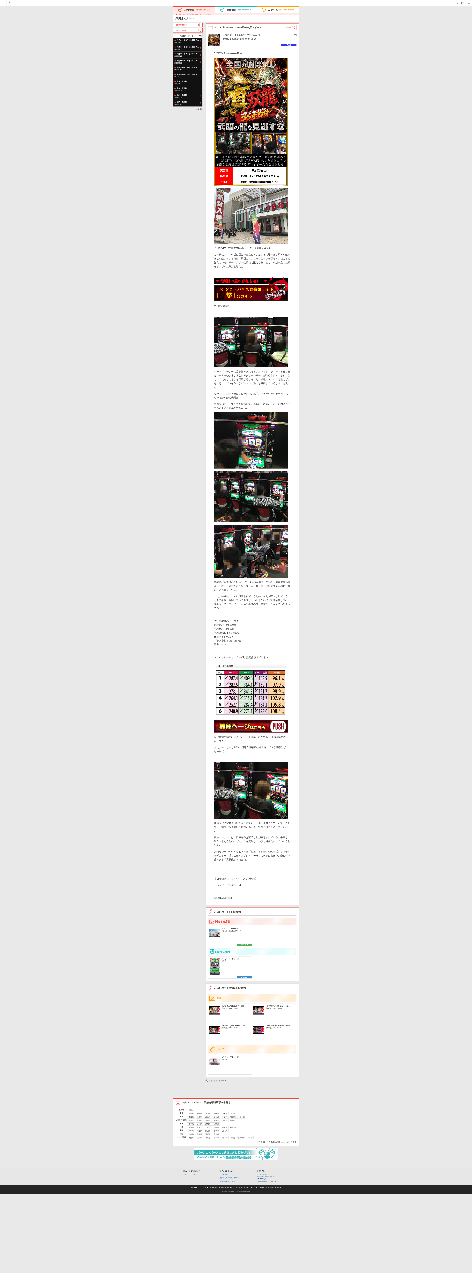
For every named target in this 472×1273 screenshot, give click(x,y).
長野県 (233, 1120)
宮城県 (207, 1114)
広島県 (216, 1131)
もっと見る (199, 109)
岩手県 (199, 1114)
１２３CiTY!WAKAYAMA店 (247, 35)
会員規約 (214, 1187)
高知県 (216, 1134)
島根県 (199, 1131)
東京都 (233, 1117)
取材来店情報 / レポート (197, 14)
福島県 (233, 1114)
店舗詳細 (288, 27)
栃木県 (199, 1117)
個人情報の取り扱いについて (229, 1178)
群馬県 (207, 1117)
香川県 (199, 1134)
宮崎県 (233, 1138)
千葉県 (224, 1117)
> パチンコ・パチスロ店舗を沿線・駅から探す (276, 1142)
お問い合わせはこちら (227, 1181)
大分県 (224, 1138)
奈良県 (224, 1127)
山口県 (224, 1131)
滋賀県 (191, 1127)
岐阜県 (191, 1124)
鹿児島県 (241, 1138)
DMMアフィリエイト (264, 1179)
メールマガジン (262, 1174)
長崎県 (207, 1138)
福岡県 (191, 1138)
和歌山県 (232, 1127)
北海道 (191, 1110)
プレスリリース (204, 1187)
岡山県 (207, 1131)
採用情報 (278, 1187)
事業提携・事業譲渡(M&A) (264, 1187)
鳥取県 (191, 1131)
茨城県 (191, 1117)
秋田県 (216, 1114)
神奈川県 (241, 1117)
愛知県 (207, 1124)
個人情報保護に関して (226, 1187)
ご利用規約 (224, 1174)
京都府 (199, 1127)
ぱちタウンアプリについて (192, 1174)
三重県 (216, 1124)
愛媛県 (207, 1134)
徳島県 (191, 1134)
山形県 (224, 1114)
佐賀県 (199, 1138)
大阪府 (207, 1127)
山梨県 (224, 1120)
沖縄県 (249, 1138)
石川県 (207, 1120)
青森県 (191, 1114)
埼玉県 (216, 1117)
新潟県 (191, 1120)
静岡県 (199, 1124)
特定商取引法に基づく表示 (245, 1187)
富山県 (199, 1120)
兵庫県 (216, 1127)
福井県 (216, 1120)
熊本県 (216, 1138)
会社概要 (194, 1187)
